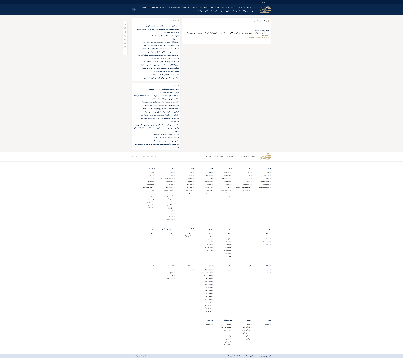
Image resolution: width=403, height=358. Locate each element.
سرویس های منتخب (264, 187)
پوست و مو (151, 199)
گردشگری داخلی (246, 327)
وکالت (229, 336)
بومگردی (248, 339)
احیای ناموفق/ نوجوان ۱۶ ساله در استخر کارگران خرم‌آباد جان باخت (160, 62)
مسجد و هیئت (169, 202)
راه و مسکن (209, 190)
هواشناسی (266, 245)
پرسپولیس (189, 181)
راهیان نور (170, 217)
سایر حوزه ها (228, 196)
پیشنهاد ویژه (266, 184)
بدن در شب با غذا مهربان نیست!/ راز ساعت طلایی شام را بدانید (161, 49)
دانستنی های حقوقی (225, 327)
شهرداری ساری (208, 305)
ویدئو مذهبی (227, 248)
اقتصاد (227, 7)
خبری (229, 233)
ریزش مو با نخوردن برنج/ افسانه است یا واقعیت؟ (165, 134)
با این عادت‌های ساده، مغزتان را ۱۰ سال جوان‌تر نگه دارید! (163, 52)
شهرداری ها (253, 11)
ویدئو (189, 7)
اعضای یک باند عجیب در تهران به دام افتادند (166, 138)
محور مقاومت (227, 181)
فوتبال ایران (189, 184)
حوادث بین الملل (265, 239)
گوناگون (184, 7)
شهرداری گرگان (208, 284)
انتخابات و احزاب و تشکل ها (243, 187)
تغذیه (152, 193)
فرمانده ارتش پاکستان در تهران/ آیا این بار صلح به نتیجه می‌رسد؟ (160, 78)
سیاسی (240, 7)
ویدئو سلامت (150, 181)
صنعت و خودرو (208, 181)
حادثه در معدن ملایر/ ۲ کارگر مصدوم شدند (166, 71)
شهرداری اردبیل (208, 299)
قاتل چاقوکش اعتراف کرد (260, 30)
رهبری (248, 175)
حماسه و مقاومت (168, 190)
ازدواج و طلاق (227, 330)
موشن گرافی (228, 253)
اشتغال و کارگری (208, 175)
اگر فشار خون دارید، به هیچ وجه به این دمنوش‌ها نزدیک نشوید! (160, 68)
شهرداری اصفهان (207, 281)
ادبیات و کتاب (169, 220)
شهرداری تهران (208, 270)
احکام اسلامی (169, 187)
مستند (229, 236)
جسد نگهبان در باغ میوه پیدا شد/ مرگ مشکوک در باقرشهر (162, 26)
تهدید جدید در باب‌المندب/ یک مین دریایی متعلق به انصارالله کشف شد (158, 55)
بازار (148, 7)
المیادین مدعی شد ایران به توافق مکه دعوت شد (165, 58)
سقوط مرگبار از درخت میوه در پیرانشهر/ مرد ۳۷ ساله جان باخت (161, 42)
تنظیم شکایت (227, 342)
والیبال (190, 175)
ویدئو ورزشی (189, 190)
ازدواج (171, 273)
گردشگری (217, 11)
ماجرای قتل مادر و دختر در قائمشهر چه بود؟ (166, 141)
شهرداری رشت (208, 302)
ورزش (222, 7)
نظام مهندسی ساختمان (174, 7)
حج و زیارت (170, 208)
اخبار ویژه (267, 178)
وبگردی (228, 11)
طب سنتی (151, 175)
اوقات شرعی (229, 157)
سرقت (229, 333)
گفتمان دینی (170, 205)
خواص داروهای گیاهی (148, 187)
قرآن (172, 175)
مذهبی (171, 214)
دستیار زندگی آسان (187, 236)
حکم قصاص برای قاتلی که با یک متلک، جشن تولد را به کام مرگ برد (160, 115)
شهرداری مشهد (208, 276)
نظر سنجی (222, 157)
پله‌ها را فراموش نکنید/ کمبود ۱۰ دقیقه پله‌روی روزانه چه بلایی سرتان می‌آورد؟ (157, 125)
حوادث (200, 7)
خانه (255, 7)
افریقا (229, 187)
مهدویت (171, 184)
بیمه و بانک (245, 11)
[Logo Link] (265, 9)
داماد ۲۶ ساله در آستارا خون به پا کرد (168, 92)
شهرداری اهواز (208, 279)
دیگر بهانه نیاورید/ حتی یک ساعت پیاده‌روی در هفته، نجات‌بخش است (159, 65)
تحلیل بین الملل (226, 178)
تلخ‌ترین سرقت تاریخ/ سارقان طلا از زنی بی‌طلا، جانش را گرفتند (161, 112)
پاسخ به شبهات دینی (168, 196)
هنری (222, 11)
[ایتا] (125, 39)
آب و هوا (237, 157)
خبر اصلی (266, 175)
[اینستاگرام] (125, 28)
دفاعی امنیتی (246, 184)
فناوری (144, 7)
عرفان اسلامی (169, 199)
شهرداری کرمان (208, 308)
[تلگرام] (125, 32)
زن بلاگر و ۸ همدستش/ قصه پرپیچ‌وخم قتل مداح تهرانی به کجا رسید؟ (159, 109)
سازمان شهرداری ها (207, 273)
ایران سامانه (135, 356)
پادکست (194, 7)
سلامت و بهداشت (208, 7)
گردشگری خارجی (246, 330)
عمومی (267, 172)
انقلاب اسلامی (169, 181)
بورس (210, 178)
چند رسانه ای (163, 7)
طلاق (172, 276)
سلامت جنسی (150, 202)
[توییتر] (125, 47)
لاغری (152, 178)
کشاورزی (209, 184)
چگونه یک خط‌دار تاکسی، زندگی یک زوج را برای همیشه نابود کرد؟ (160, 102)
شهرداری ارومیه (208, 311)
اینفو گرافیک (155, 7)
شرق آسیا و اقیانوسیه (225, 190)
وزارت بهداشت (150, 184)
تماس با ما (208, 157)
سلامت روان (151, 205)
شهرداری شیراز (208, 290)
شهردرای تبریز (208, 287)
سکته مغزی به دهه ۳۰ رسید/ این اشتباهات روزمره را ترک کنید (161, 45)
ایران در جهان (227, 175)
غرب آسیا (228, 193)
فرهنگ (217, 7)
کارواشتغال (200, 11)
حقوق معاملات (227, 345)
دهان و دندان (150, 196)
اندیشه (171, 193)
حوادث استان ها (265, 236)
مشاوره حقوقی (209, 11)
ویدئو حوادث (266, 242)
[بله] (125, 43)
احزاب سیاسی (208, 242)
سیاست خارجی (246, 190)
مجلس (248, 178)
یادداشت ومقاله (265, 181)
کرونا (153, 190)
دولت (248, 181)
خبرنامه (243, 157)
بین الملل (233, 7)
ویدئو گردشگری (227, 245)
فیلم (229, 256)
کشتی (190, 193)
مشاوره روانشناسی (236, 11)
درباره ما (215, 157)
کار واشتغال (209, 324)
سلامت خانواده (150, 208)
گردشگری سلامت (246, 336)
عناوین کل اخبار (248, 7)
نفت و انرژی (209, 193)
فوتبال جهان (189, 187)
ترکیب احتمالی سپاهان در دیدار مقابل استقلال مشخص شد (162, 75)
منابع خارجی (227, 239)
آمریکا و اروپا (228, 184)
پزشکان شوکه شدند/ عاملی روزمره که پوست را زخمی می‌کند (162, 105)
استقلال (190, 178)
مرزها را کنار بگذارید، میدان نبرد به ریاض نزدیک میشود (163, 89)
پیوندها (248, 157)
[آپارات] (125, 35)
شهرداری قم (209, 296)
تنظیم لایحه (228, 339)
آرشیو (253, 157)
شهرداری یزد (209, 293)
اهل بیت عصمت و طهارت (166, 178)
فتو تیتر (171, 211)
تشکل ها (209, 251)
